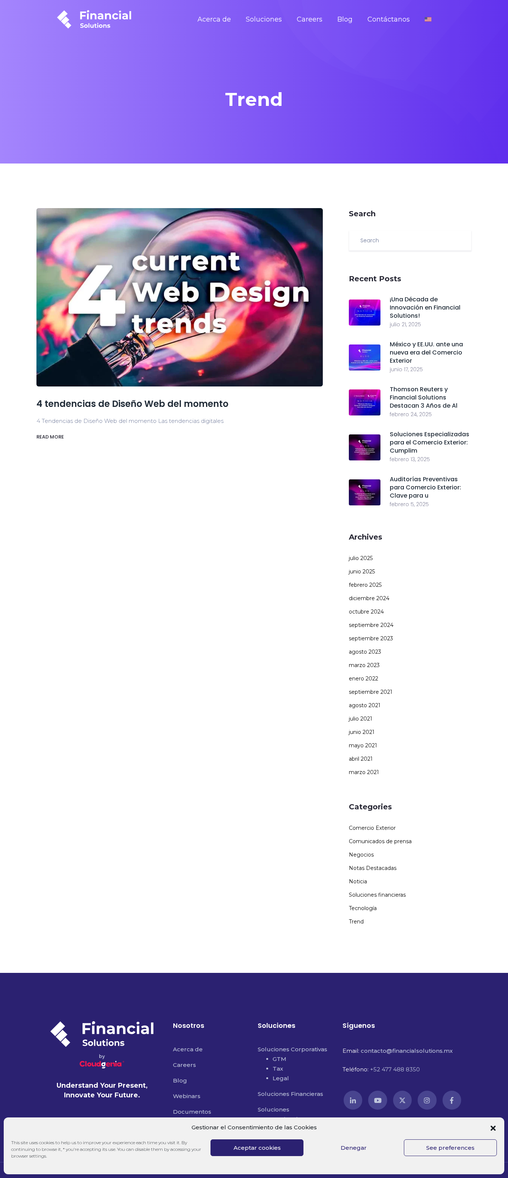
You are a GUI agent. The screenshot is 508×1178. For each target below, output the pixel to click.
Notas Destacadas (372, 868)
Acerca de (214, 19)
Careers (309, 19)
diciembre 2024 (369, 598)
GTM (279, 1058)
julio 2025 (361, 558)
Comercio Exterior (372, 828)
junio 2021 (361, 732)
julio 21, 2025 (405, 324)
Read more (50, 436)
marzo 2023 (364, 665)
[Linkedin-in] (353, 1100)
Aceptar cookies (257, 1147)
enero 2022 (363, 678)
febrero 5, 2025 (409, 504)
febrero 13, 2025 (410, 459)
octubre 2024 (366, 611)
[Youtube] (377, 1100)
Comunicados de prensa (380, 841)
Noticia (358, 881)
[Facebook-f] (452, 1100)
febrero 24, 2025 (411, 414)
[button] (493, 1127)
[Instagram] (427, 1100)
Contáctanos (388, 19)
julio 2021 (360, 718)
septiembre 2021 (370, 692)
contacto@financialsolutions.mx (407, 1050)
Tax (278, 1068)
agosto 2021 (364, 705)
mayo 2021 (363, 745)
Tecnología (363, 908)
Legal (281, 1078)
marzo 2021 (364, 772)
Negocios (361, 854)
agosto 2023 (365, 651)
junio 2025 (362, 571)
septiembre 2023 (371, 638)
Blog (345, 19)
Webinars (186, 1096)
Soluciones (264, 19)
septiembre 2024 (371, 625)
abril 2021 (361, 758)
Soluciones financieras (377, 894)
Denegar (354, 1147)
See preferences (450, 1147)
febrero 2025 (365, 585)
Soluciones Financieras (290, 1093)
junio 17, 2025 (406, 369)
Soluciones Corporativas (292, 1049)
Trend (356, 921)
